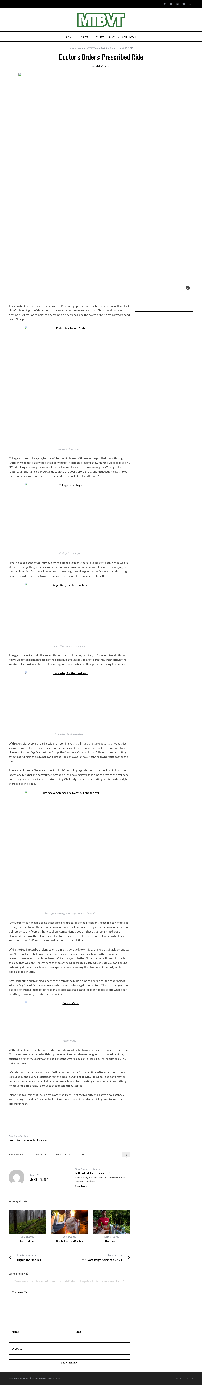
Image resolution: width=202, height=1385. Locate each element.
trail (35, 1140)
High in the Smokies (29, 1258)
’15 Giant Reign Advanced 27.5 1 (102, 1258)
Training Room (108, 48)
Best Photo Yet (27, 1241)
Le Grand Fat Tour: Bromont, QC (92, 1173)
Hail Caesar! (111, 1241)
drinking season (77, 48)
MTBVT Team (93, 48)
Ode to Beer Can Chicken (69, 1241)
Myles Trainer (103, 66)
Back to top (182, 1378)
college (27, 1140)
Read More (81, 1186)
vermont (44, 1140)
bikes (18, 1140)
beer (11, 1140)
